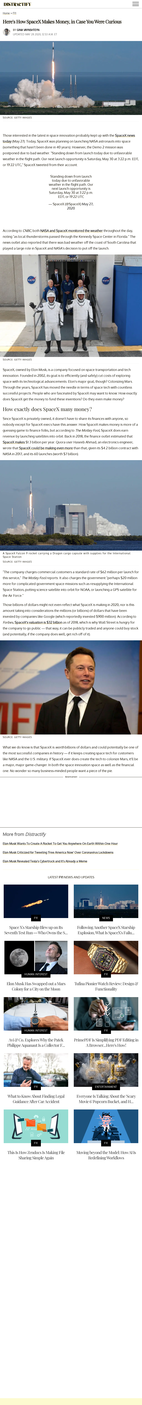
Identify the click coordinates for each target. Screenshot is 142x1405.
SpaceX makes (14, 442)
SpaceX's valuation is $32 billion (38, 622)
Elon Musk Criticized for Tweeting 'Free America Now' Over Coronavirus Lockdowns (58, 852)
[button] (136, 4)
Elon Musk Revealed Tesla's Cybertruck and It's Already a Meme (45, 861)
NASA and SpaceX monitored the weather (71, 231)
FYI (14, 13)
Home (6, 13)
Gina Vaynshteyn (28, 29)
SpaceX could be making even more (46, 448)
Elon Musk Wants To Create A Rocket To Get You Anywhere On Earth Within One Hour (60, 843)
